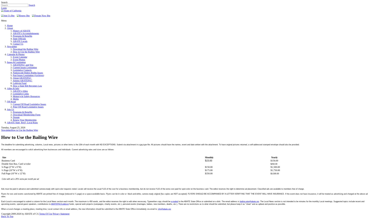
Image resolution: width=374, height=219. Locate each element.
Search (32, 5)
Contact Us (18, 44)
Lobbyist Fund (19, 83)
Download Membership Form (26, 115)
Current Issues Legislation (25, 67)
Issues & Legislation (16, 62)
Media (16, 99)
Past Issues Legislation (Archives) (28, 75)
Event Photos (19, 59)
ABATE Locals (20, 41)
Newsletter (12, 46)
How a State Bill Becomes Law (27, 86)
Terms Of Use (45, 214)
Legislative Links (21, 94)
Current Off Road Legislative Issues (29, 104)
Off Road (11, 101)
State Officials (19, 38)
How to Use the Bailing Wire (26, 52)
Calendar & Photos (16, 54)
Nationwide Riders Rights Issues (28, 73)
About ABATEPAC (22, 78)
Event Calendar (20, 57)
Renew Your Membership (25, 120)
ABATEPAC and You (23, 65)
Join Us (10, 109)
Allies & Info (13, 88)
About (10, 28)
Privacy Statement (61, 214)
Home (10, 25)
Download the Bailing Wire (25, 49)
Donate (16, 117)
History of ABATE (21, 31)
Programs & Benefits (22, 36)
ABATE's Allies (20, 91)
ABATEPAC (56, 204)
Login (4, 8)
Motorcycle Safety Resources (26, 96)
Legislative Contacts (22, 70)
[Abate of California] (11, 10)
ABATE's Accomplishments (26, 33)
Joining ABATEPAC (22, 80)
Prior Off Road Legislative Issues (28, 107)
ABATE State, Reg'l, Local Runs (22, 122)
